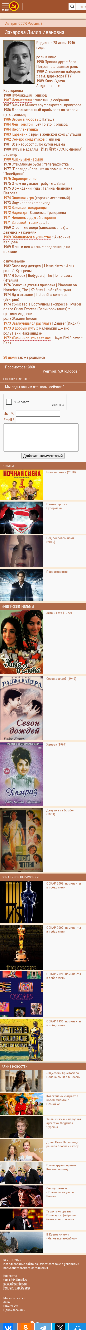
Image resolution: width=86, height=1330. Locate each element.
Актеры (11, 23)
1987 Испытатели (17, 100)
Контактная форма (16, 1288)
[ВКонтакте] (8, 1326)
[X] (60, 1326)
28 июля (10, 357)
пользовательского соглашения (25, 1268)
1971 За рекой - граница (22, 222)
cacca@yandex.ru (15, 1284)
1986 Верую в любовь (20, 119)
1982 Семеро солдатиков (24, 139)
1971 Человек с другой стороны (29, 217)
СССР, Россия (28, 23)
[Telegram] (43, 1326)
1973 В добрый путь (19, 328)
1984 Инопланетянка (20, 129)
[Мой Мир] (77, 1326)
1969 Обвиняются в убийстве (27, 237)
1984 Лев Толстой (18, 124)
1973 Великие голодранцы (25, 207)
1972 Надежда (15, 212)
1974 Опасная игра (18, 197)
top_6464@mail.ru (15, 1280)
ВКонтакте (10, 1306)
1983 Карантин (15, 134)
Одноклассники (14, 1310)
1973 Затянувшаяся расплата (27, 323)
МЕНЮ (5, 10)
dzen (6, 1302)
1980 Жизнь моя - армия (23, 159)
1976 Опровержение (20, 178)
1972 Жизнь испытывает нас (27, 338)
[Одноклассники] (26, 1326)
